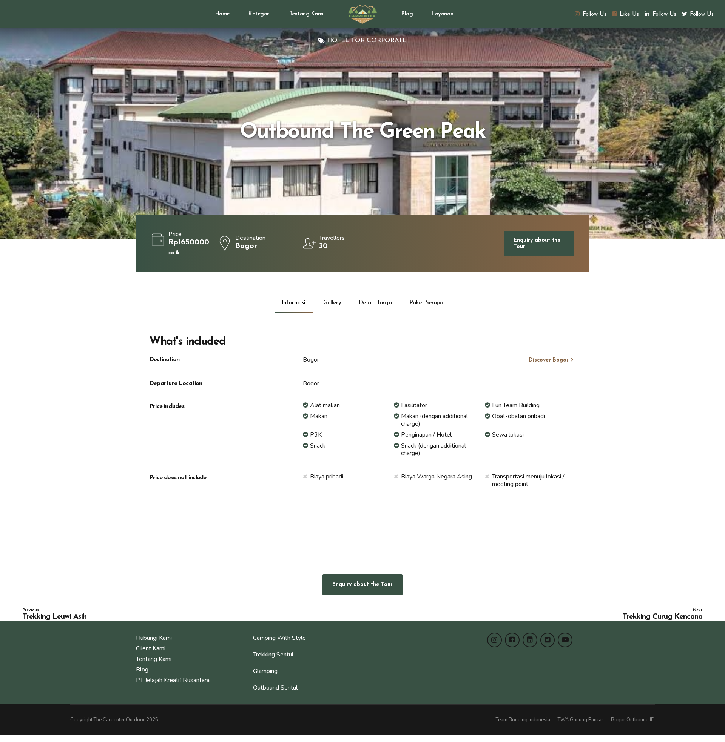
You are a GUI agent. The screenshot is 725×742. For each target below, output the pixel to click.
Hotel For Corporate (367, 40)
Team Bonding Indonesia (523, 719)
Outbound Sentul (275, 688)
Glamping (265, 671)
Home (222, 14)
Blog (407, 14)
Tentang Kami (306, 14)
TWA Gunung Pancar (580, 719)
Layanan (442, 14)
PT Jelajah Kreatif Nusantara (173, 680)
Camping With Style (279, 638)
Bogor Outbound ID (633, 719)
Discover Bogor (549, 360)
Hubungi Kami (154, 638)
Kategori (259, 14)
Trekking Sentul (273, 654)
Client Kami (150, 648)
